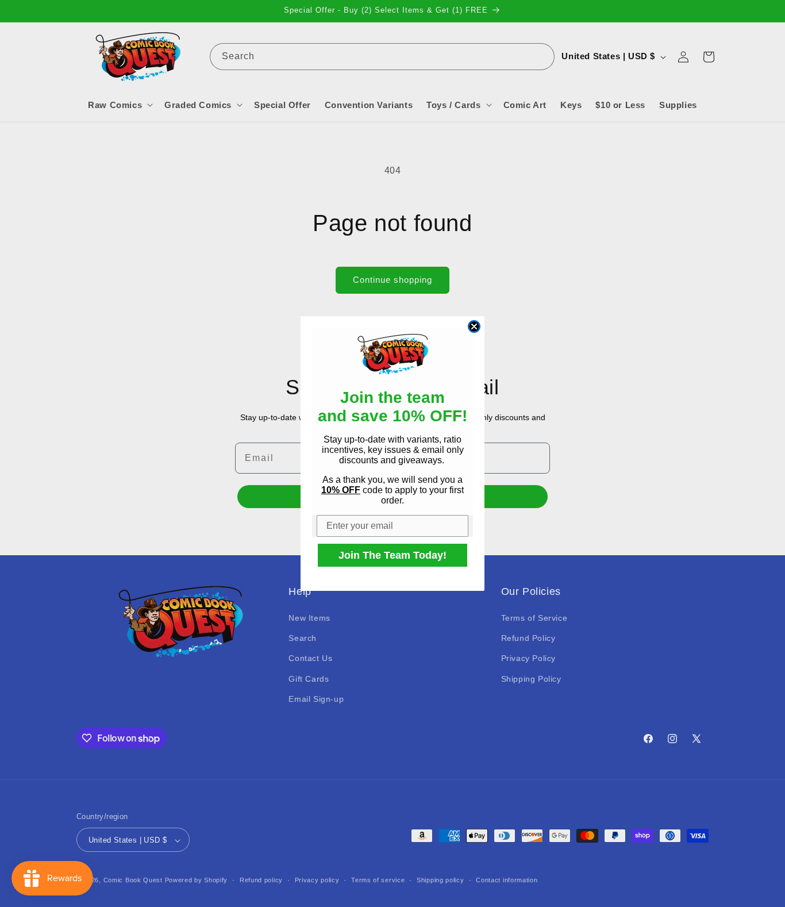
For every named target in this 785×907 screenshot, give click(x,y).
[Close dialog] (474, 326)
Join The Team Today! (392, 555)
